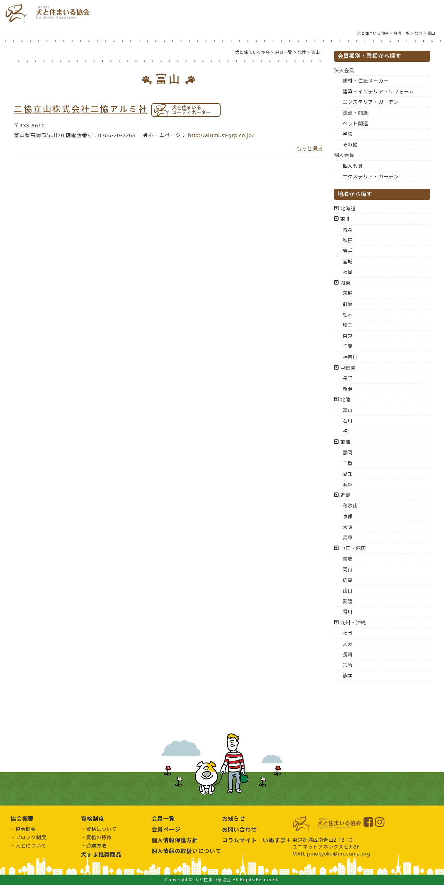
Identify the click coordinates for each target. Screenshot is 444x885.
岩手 (348, 250)
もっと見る (310, 148)
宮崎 (348, 664)
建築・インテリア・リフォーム (379, 91)
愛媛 (348, 601)
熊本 (348, 675)
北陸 (345, 399)
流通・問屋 (355, 112)
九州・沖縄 (353, 622)
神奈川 (350, 357)
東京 (348, 335)
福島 (348, 272)
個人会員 (344, 155)
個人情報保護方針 (175, 840)
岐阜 (348, 484)
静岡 (348, 452)
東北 (345, 219)
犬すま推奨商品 (101, 854)
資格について (101, 829)
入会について (31, 845)
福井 (348, 431)
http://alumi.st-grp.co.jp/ (221, 135)
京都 (348, 516)
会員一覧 (163, 819)
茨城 (348, 293)
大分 (348, 643)
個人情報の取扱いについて (186, 851)
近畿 (345, 495)
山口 (348, 590)
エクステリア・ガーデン (371, 102)
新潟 (348, 389)
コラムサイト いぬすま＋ (257, 840)
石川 (348, 421)
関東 (345, 282)
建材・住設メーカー (366, 80)
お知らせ (233, 819)
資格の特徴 (99, 837)
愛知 (348, 474)
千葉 (348, 346)
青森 (348, 229)
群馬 (348, 304)
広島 (348, 580)
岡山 (348, 569)
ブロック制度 (31, 837)
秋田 (348, 240)
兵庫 (348, 537)
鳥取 (348, 558)
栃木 (348, 314)
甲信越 (348, 367)
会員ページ (166, 829)
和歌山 (350, 505)
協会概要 (26, 829)
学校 (348, 133)
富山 (348, 410)
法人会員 (344, 70)
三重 (348, 463)
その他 (350, 144)
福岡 (348, 633)
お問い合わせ (239, 829)
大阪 (348, 527)
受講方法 (96, 845)
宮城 (348, 261)
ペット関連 (355, 123)
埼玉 (348, 325)
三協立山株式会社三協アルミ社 (81, 109)
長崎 (348, 654)
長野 (348, 378)
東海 (345, 442)
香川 (348, 611)
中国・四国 (353, 548)
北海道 (348, 208)
